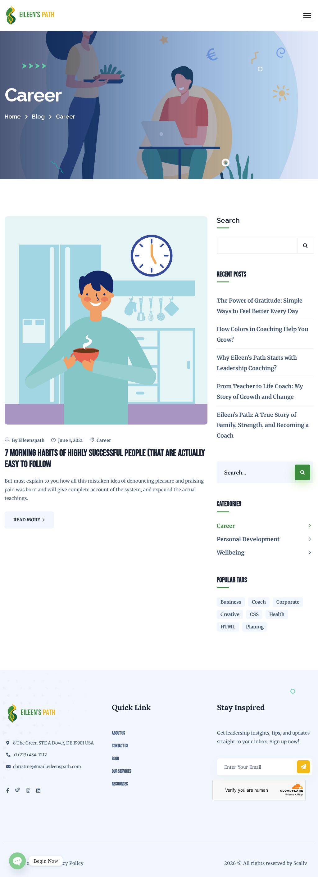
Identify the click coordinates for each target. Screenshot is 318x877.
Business (230, 602)
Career (104, 440)
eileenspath (31, 440)
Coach (259, 602)
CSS (254, 614)
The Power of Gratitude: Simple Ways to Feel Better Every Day (259, 305)
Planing (255, 627)
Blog (38, 116)
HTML (227, 627)
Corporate (287, 602)
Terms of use (25, 863)
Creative (229, 614)
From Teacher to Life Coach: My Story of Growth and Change (260, 391)
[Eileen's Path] (30, 15)
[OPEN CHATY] (17, 860)
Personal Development (248, 539)
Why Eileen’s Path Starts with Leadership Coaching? (257, 362)
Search (228, 220)
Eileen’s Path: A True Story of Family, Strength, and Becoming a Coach (263, 425)
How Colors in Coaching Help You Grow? (262, 334)
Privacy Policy (67, 863)
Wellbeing (230, 552)
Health (276, 614)
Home (13, 116)
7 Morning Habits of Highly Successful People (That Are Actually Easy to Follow (105, 458)
